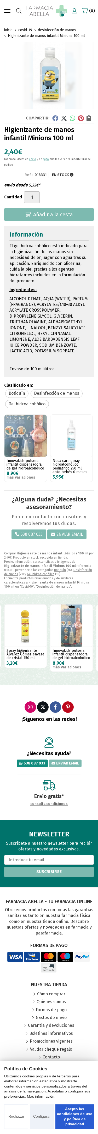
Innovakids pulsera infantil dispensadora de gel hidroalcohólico (25, 465)
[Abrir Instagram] (30, 707)
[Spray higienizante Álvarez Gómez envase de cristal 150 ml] (25, 626)
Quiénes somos (51, 1001)
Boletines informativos (51, 1033)
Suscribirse (49, 871)
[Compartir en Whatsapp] (72, 118)
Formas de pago (51, 1009)
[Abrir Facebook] (55, 707)
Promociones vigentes (51, 1041)
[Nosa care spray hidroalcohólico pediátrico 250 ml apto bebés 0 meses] (71, 436)
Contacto (51, 1057)
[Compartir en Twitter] (64, 118)
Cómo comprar (51, 993)
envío (32, 159)
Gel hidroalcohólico (40, 574)
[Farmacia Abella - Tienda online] (46, 11)
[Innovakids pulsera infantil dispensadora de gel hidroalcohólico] (25, 436)
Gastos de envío (51, 1017)
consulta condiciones (49, 804)
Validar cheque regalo (51, 1049)
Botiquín (60, 570)
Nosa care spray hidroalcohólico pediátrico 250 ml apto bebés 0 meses (70, 466)
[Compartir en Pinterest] (81, 118)
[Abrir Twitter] (43, 707)
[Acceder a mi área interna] (74, 11)
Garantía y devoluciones (51, 1025)
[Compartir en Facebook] (55, 118)
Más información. (41, 1096)
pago (46, 159)
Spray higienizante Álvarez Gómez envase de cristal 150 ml (25, 654)
